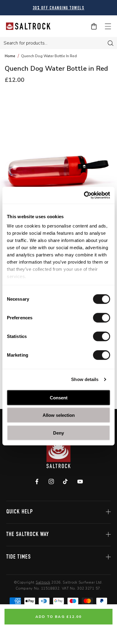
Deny (58, 432)
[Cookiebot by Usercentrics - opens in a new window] (84, 195)
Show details (84, 379)
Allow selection (59, 415)
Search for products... (25, 43)
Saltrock (43, 582)
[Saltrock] (28, 26)
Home (10, 56)
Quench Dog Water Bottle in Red (49, 56)
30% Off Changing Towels (59, 8)
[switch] (101, 317)
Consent (59, 397)
